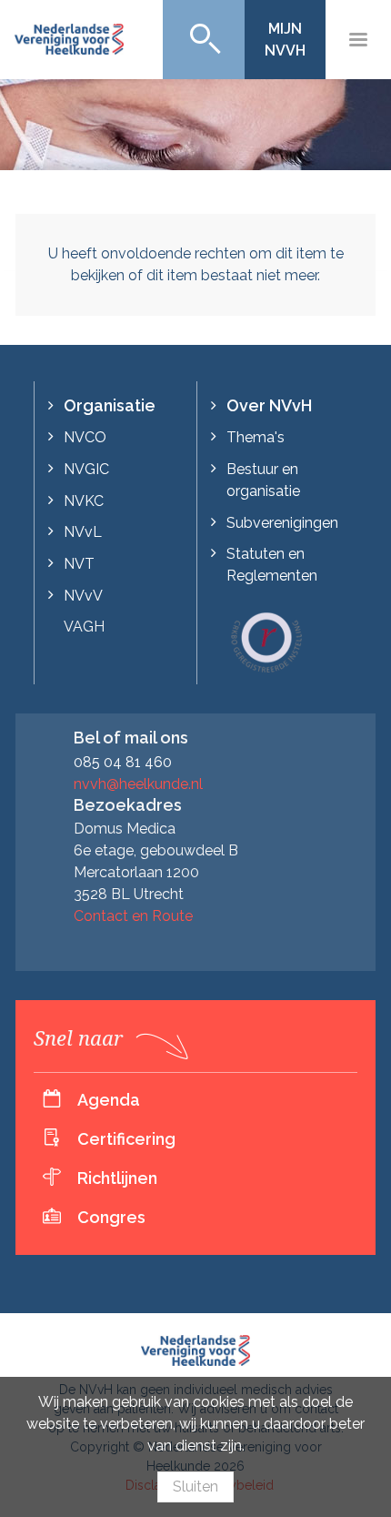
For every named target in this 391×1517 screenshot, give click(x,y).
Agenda (108, 1099)
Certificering (126, 1138)
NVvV (83, 595)
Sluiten (195, 1486)
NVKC (84, 501)
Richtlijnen (117, 1178)
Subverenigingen (282, 522)
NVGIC (86, 469)
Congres (111, 1217)
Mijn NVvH (285, 39)
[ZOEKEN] (204, 39)
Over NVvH (269, 405)
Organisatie (109, 405)
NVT (79, 563)
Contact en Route (133, 916)
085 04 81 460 (123, 762)
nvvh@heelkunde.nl (138, 784)
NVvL (83, 532)
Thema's (255, 437)
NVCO (85, 437)
